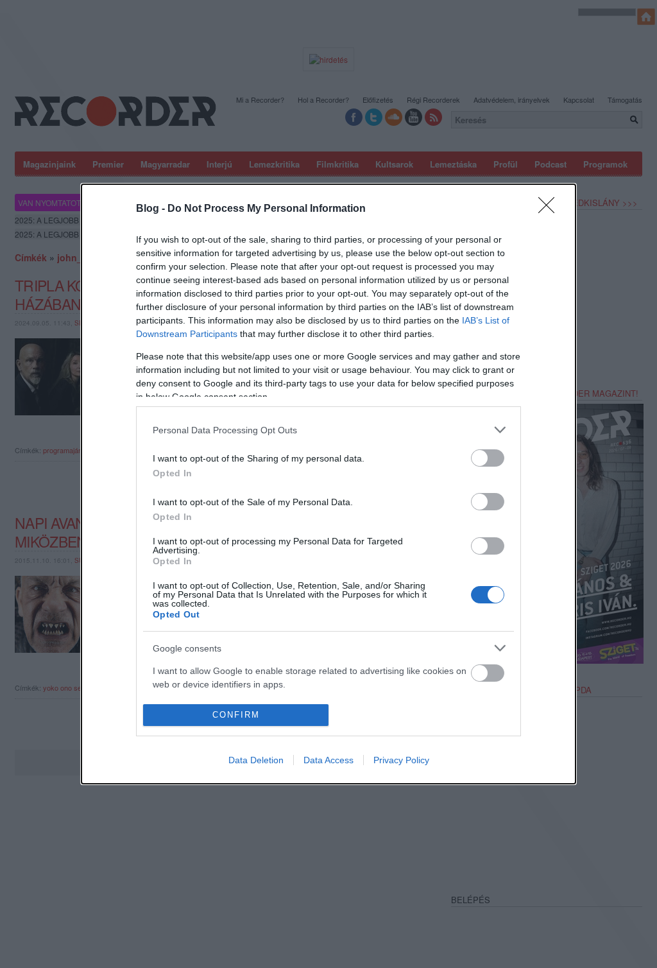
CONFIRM (236, 715)
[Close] (550, 209)
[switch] (487, 458)
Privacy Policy (401, 760)
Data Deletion (256, 760)
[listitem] (328, 429)
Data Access (328, 760)
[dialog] (328, 483)
